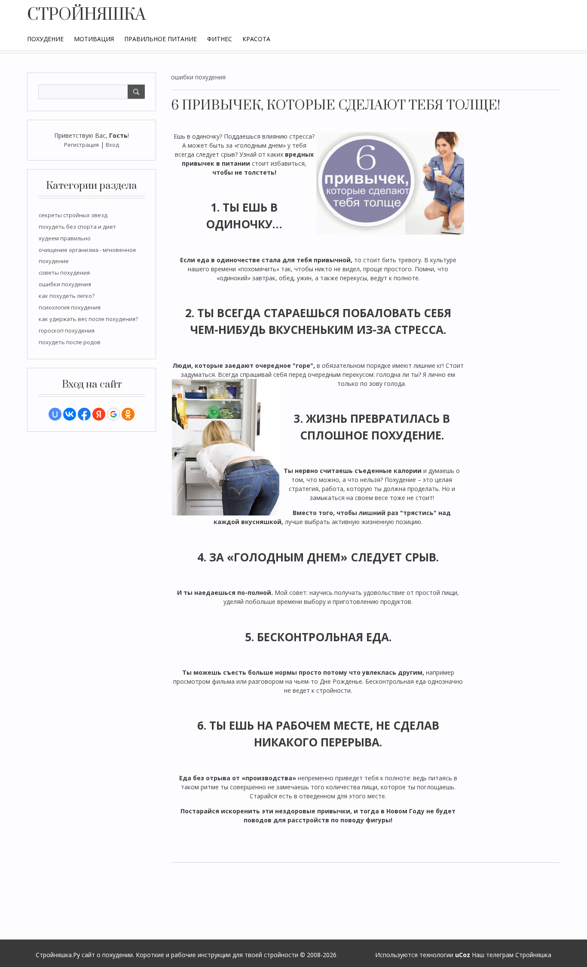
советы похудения (64, 272)
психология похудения (70, 307)
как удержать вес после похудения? (88, 319)
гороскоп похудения (67, 330)
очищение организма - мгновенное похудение (87, 255)
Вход (112, 145)
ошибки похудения (65, 284)
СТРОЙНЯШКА (86, 15)
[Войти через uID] (55, 414)
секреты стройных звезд (73, 215)
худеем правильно (65, 238)
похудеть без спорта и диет (77, 226)
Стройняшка (533, 955)
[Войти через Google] (113, 414)
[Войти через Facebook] (84, 414)
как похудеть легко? (67, 296)
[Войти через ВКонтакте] (69, 414)
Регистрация (81, 145)
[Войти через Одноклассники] (128, 414)
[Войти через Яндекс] (98, 414)
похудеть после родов (70, 342)
